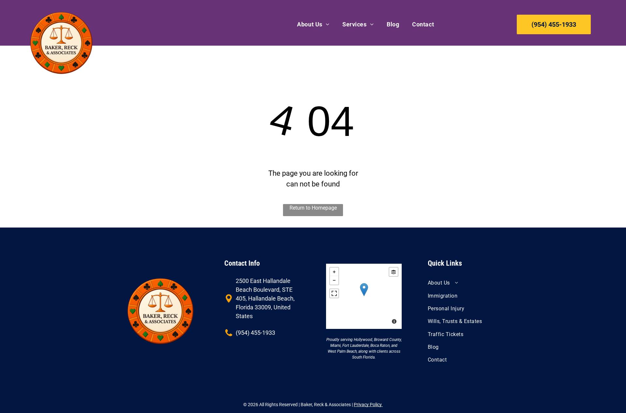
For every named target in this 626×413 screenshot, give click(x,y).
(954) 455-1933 (255, 332)
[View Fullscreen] (334, 293)
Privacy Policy (368, 404)
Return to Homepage (313, 208)
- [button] (334, 280)
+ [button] (334, 272)
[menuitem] (313, 24)
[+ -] (364, 296)
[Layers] (393, 272)
